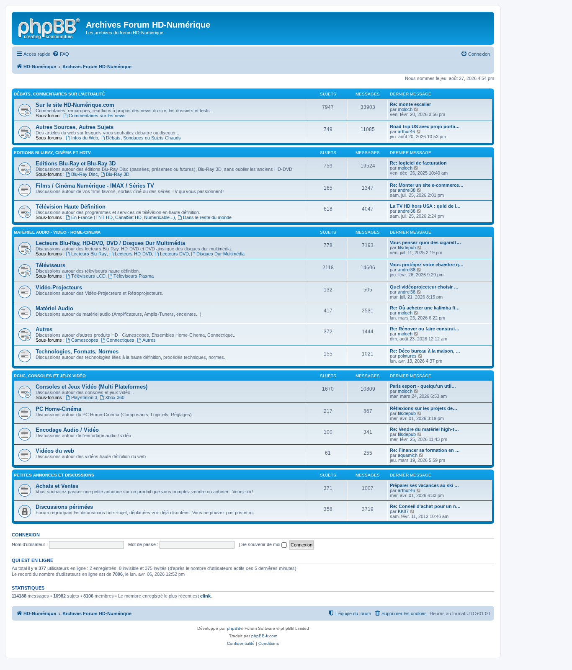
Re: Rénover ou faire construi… (424, 328)
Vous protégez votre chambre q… (427, 264)
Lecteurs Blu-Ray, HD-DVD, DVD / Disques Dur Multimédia (110, 243)
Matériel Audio (54, 308)
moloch (405, 109)
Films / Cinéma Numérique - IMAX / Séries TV (95, 186)
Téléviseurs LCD (88, 275)
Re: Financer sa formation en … (425, 450)
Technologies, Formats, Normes (77, 351)
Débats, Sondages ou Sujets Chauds (143, 137)
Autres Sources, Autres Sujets (74, 127)
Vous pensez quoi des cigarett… (425, 242)
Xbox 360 (114, 397)
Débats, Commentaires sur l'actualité (59, 94)
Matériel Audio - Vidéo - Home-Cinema (57, 232)
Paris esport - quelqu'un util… (423, 386)
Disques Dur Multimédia (220, 253)
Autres (44, 329)
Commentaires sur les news (97, 115)
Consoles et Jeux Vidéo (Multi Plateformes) (91, 387)
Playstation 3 (84, 397)
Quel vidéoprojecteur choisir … (424, 286)
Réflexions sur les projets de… (423, 408)
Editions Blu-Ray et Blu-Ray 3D (76, 163)
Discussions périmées (64, 507)
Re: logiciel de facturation (418, 162)
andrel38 (406, 190)
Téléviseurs (50, 265)
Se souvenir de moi (261, 544)
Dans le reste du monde (207, 217)
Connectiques (120, 340)
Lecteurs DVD (174, 253)
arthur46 (406, 131)
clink (205, 595)
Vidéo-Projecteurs (59, 287)
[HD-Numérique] (50, 27)
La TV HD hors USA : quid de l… (425, 206)
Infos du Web (84, 137)
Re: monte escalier (410, 104)
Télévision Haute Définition (71, 207)
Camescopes (84, 340)
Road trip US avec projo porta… (425, 126)
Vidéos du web (55, 451)
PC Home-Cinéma (58, 409)
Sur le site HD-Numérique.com (75, 105)
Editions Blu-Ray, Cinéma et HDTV (52, 152)
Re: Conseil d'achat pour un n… (425, 506)
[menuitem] (60, 54)
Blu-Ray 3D (117, 174)
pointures (407, 355)
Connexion (26, 534)
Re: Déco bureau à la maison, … (425, 350)
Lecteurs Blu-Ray (89, 253)
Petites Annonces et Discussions (54, 475)
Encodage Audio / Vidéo (67, 430)
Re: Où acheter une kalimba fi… (425, 307)
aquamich (407, 455)
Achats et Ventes (57, 486)
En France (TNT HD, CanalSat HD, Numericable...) (123, 217)
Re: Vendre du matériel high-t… (424, 429)
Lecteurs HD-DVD (133, 253)
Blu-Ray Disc (84, 174)
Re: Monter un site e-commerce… (427, 185)
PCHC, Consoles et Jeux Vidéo (50, 376)
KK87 (403, 511)
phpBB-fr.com (264, 636)
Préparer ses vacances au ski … (424, 485)
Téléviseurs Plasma (133, 275)
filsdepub (407, 247)
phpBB (233, 628)
